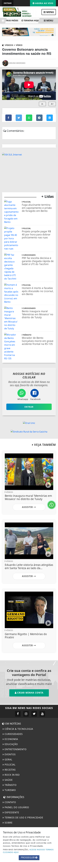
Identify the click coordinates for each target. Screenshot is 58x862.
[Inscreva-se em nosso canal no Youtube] (42, 714)
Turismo (10, 790)
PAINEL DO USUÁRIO (16, 807)
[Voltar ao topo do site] (53, 474)
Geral (8, 759)
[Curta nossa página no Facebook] (18, 714)
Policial (9, 764)
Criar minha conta (29, 692)
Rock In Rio (12, 774)
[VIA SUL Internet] (12, 154)
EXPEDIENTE (11, 812)
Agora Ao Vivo (43, 3)
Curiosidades (13, 734)
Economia (11, 739)
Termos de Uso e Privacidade (23, 817)
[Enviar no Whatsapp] (29, 117)
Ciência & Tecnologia (18, 728)
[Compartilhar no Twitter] (19, 117)
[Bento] (29, 31)
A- (42, 103)
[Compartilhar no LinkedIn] (49, 117)
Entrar (8, 3)
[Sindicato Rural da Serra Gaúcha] (29, 431)
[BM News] (20, 11)
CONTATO (10, 802)
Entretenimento (15, 749)
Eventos (10, 754)
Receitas (10, 769)
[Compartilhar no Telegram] (39, 117)
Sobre (8, 822)
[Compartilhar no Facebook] (9, 117)
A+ (52, 103)
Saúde (8, 779)
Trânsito (10, 785)
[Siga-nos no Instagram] (26, 714)
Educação (11, 744)
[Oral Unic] (29, 422)
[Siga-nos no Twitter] (34, 714)
